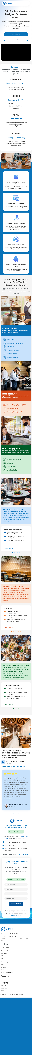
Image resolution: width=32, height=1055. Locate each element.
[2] (15, 709)
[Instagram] (5, 944)
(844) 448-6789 (23, 854)
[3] (17, 709)
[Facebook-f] (2, 944)
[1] (13, 709)
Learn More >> (9, 548)
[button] (27, 3)
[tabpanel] (16, 538)
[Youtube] (7, 944)
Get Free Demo (16, 903)
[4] (19, 709)
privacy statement (16, 915)
